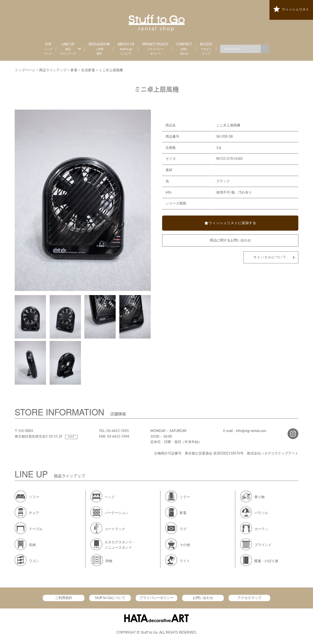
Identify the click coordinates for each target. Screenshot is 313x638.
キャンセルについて (269, 257)
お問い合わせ (203, 598)
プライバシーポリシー (156, 598)
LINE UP (68, 49)
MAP (71, 437)
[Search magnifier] (265, 49)
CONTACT (184, 49)
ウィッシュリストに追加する (232, 223)
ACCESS (206, 49)
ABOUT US (126, 49)
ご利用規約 (63, 598)
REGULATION (99, 49)
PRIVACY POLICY (155, 49)
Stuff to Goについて (110, 598)
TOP (48, 49)
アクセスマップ (249, 598)
